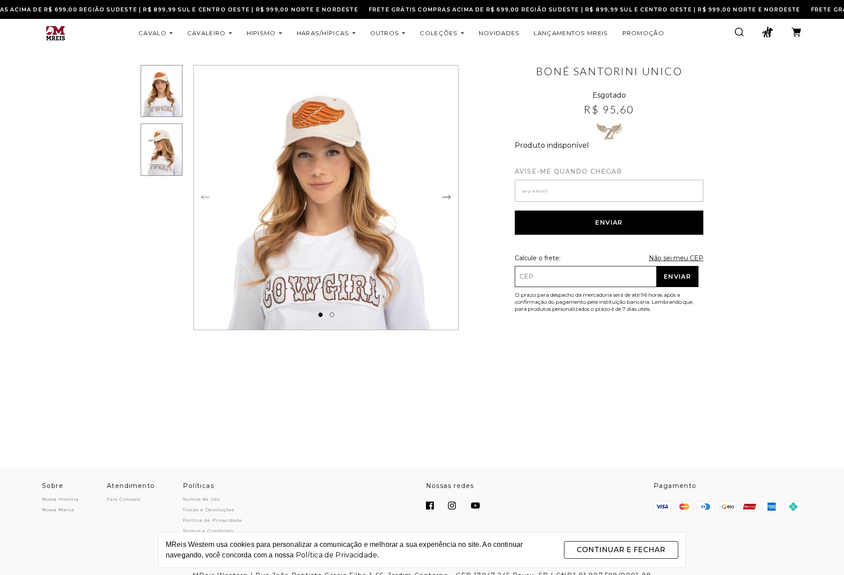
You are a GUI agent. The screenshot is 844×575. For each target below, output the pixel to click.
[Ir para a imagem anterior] (446, 197)
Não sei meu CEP (676, 258)
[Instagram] (452, 506)
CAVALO (152, 32)
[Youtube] (475, 506)
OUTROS (385, 32)
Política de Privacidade (212, 520)
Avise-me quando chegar (568, 171)
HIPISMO (261, 32)
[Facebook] (430, 506)
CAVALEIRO (206, 32)
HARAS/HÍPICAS (323, 32)
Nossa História (60, 499)
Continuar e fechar (621, 550)
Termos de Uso (201, 499)
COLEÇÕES (439, 32)
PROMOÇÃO (643, 32)
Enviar (608, 222)
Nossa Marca (58, 510)
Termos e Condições (208, 531)
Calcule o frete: (537, 258)
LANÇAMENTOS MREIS (571, 32)
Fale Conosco (124, 499)
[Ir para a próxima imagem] (205, 197)
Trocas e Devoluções (208, 510)
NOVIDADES (499, 32)
